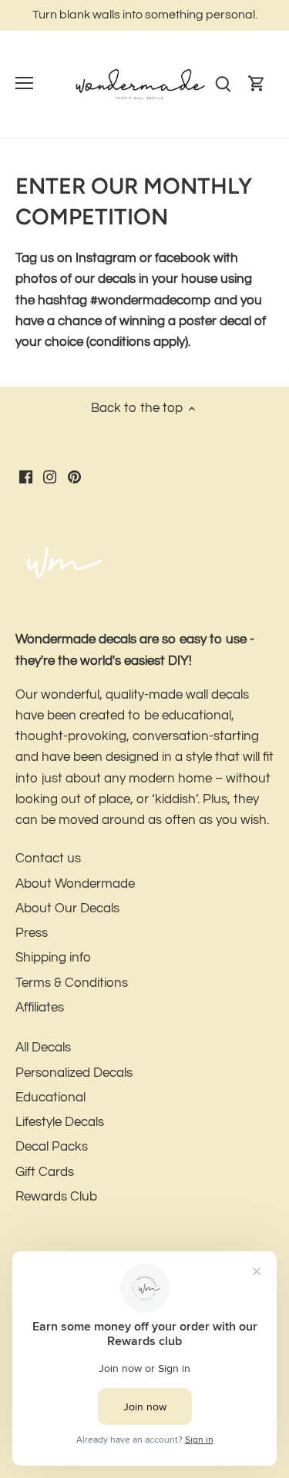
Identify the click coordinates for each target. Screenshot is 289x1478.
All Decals (43, 1048)
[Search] (223, 84)
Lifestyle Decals (59, 1122)
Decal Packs (51, 1147)
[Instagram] (49, 477)
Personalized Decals (74, 1073)
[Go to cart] (256, 84)
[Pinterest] (74, 477)
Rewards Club (56, 1197)
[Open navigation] (24, 83)
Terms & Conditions (71, 983)
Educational (50, 1097)
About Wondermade (75, 884)
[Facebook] (25, 477)
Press (31, 933)
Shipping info (53, 958)
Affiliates (39, 1008)
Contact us (48, 858)
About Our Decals (67, 908)
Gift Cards (44, 1172)
